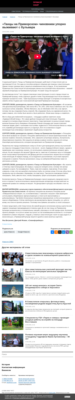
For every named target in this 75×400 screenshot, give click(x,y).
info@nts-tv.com (12, 382)
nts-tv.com (52, 392)
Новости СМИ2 (7, 242)
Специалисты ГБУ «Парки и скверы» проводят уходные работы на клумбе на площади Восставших (47, 320)
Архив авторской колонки (26, 379)
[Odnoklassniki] (56, 232)
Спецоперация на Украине (54, 11)
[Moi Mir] (63, 232)
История (6, 364)
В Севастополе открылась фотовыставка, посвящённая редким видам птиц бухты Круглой (48, 303)
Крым (42, 11)
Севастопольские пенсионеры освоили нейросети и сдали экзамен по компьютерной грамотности (49, 254)
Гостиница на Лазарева (30, 11)
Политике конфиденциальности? (23, 398)
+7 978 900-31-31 (7, 380)
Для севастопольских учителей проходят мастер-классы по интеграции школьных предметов (48, 270)
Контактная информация (13, 367)
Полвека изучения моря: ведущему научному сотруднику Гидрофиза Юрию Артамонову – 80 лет (47, 337)
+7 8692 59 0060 (7, 379)
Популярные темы (37, 9)
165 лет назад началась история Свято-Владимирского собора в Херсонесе (43, 286)
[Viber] (67, 232)
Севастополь (16, 11)
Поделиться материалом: (61, 229)
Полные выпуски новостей (26, 382)
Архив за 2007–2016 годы (26, 380)
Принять (67, 397)
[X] (60, 232)
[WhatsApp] (71, 232)
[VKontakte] (52, 232)
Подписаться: (7, 229)
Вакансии (6, 370)
